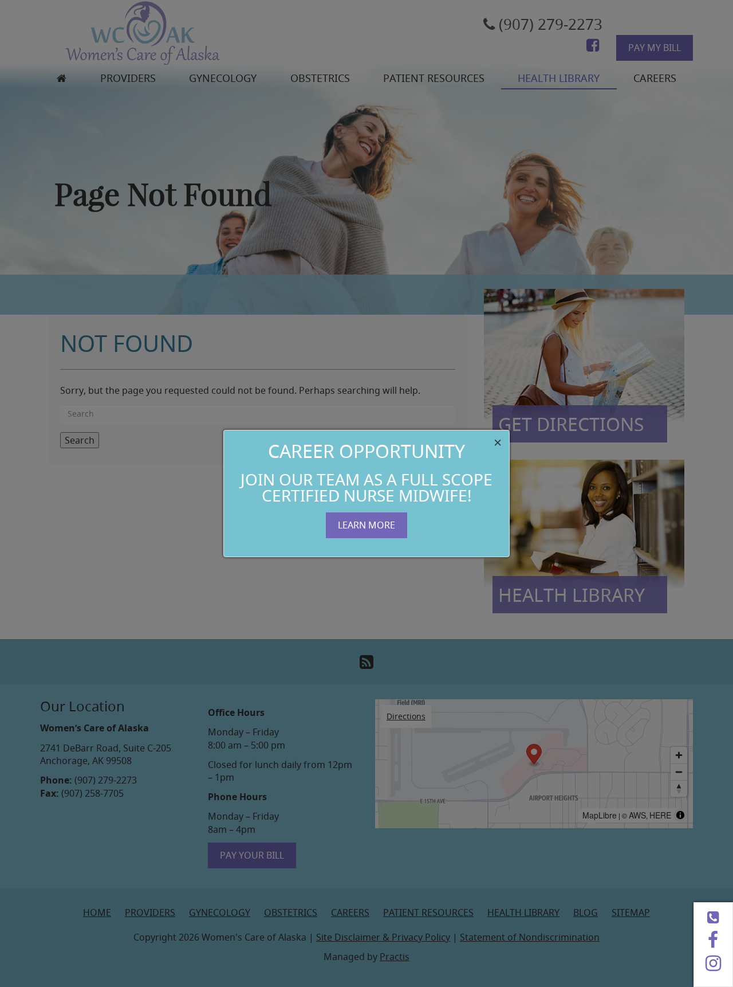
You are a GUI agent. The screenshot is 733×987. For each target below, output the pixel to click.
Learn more (366, 525)
